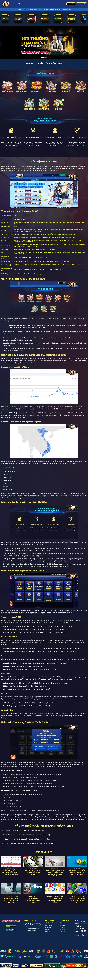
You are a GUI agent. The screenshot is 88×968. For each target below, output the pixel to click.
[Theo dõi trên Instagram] (9, 930)
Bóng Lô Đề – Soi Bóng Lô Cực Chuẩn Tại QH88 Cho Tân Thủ (77, 899)
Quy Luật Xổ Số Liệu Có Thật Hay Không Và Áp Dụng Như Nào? (55, 899)
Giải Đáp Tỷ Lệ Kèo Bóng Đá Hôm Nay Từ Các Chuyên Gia (11, 872)
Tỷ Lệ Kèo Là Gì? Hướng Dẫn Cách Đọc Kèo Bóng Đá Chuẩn (11, 899)
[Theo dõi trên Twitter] (12, 930)
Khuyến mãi (49, 932)
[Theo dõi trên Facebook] (7, 930)
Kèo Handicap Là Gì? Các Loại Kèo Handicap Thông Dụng (33, 899)
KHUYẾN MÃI (67, 9)
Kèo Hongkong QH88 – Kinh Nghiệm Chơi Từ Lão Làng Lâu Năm (55, 873)
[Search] (19, 4)
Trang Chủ (20, 9)
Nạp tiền (62, 929)
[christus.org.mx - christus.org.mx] (8, 4)
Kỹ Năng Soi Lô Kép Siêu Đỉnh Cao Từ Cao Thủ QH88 (77, 872)
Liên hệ (47, 929)
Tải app (62, 927)
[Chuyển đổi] (3, 830)
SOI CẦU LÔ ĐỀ (43, 9)
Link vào (62, 925)
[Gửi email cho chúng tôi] (15, 930)
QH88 (3, 166)
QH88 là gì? (49, 923)
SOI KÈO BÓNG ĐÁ (55, 9)
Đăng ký (62, 923)
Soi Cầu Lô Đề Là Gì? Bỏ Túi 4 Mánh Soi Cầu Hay (33, 872)
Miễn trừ (48, 927)
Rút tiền (62, 932)
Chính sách (48, 925)
